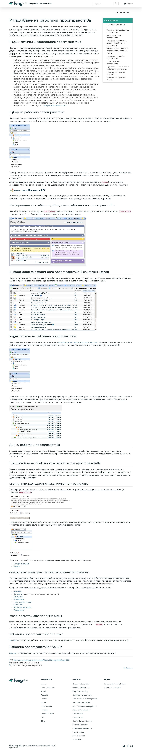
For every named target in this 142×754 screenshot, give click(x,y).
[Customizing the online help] (131, 12)
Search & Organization (81, 710)
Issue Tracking (78, 732)
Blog (43, 721)
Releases (44, 710)
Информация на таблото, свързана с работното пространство (117, 43)
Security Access (79, 736)
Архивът (13, 653)
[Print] (124, 12)
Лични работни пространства (113, 62)
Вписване (129, 668)
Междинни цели (21, 563)
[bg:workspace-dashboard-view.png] (47, 241)
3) (22, 604)
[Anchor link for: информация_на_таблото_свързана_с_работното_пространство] (115, 204)
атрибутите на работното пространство (77, 342)
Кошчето (13, 640)
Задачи (17, 566)
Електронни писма (22, 602)
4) (24, 609)
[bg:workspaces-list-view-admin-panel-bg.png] (35, 422)
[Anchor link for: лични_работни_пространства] (61, 444)
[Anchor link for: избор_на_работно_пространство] (65, 111)
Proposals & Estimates (81, 702)
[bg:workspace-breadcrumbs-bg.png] (27, 190)
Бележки (17, 591)
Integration (77, 739)
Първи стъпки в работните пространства (118, 31)
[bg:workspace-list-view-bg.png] (52, 307)
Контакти (18, 594)
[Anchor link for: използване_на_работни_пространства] (93, 20)
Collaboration (78, 714)
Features (44, 695)
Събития (18, 604)
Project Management (81, 688)
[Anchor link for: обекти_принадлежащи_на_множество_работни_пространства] (90, 572)
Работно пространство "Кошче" (116, 73)
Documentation (47, 714)
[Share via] (114, 12)
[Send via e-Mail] (121, 12)
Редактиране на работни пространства (117, 57)
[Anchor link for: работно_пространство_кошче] (64, 633)
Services (44, 699)
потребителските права (55, 105)
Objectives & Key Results (82, 728)
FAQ (42, 717)
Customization (78, 717)
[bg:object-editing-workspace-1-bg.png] (40, 507)
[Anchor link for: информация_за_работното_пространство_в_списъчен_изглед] (110, 271)
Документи (19, 599)
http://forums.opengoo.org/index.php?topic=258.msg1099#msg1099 (41, 660)
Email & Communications (82, 721)
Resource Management (82, 695)
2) (32, 601)
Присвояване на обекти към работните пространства (118, 68)
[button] (124, 3)
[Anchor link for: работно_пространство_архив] (63, 646)
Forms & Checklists (80, 725)
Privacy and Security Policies (115, 684)
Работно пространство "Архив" (116, 78)
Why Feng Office (47, 688)
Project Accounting (80, 691)
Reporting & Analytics (81, 684)
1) (14, 73)
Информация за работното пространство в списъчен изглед (117, 50)
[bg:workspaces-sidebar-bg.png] (19, 146)
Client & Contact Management (85, 706)
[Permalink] (128, 12)
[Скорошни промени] (118, 12)
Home (130, 3)
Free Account (46, 706)
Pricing (43, 702)
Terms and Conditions (112, 688)
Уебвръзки (19, 610)
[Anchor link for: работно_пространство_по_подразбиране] (63, 616)
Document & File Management (85, 699)
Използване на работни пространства (115, 25)
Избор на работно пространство (114, 36)
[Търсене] (116, 3)
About (43, 691)
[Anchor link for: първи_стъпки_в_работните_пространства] (82, 41)
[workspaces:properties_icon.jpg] (104, 345)
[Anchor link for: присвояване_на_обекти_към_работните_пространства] (102, 463)
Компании (18, 596)
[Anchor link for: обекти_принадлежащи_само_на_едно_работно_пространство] (89, 484)
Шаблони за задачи (23, 607)
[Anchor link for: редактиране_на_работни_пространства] (77, 335)
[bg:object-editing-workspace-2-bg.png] (25, 542)
